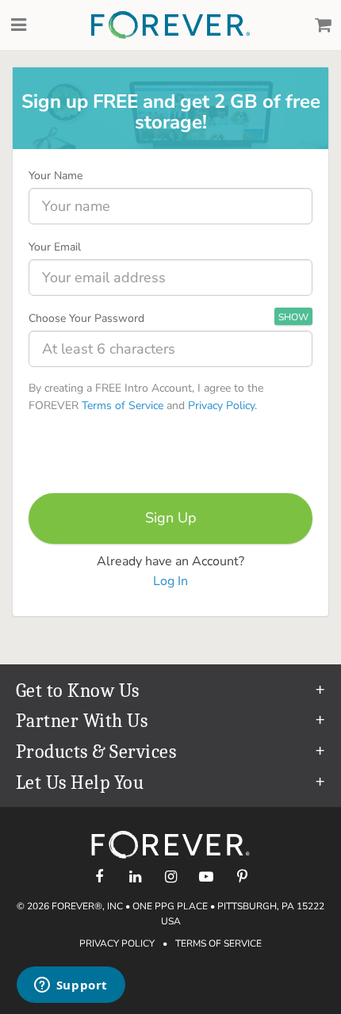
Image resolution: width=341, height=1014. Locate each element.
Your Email (55, 246)
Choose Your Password (86, 318)
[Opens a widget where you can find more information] (70, 986)
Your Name (55, 175)
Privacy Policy (221, 405)
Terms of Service (122, 405)
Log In (170, 581)
